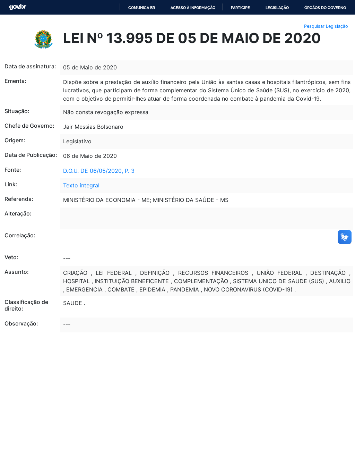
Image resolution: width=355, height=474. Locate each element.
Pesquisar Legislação (326, 26)
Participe (240, 7)
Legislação (277, 7)
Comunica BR (141, 7)
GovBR (17, 7)
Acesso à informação (193, 7)
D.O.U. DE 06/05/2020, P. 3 (99, 170)
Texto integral (81, 185)
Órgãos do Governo (325, 7)
